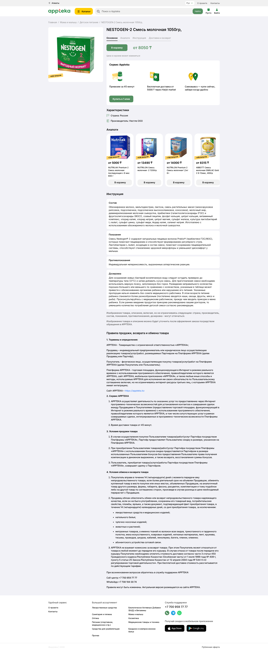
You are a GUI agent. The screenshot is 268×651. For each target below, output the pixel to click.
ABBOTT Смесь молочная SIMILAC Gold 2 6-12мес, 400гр (207, 170)
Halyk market (169, 89)
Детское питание (89, 22)
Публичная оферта (211, 647)
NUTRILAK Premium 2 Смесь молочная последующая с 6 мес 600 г (119, 171)
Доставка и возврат (160, 38)
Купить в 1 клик (121, 99)
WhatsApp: (122, 581)
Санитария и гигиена (102, 614)
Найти (198, 11)
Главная (52, 22)
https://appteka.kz (134, 390)
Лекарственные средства (104, 607)
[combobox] (149, 11)
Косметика (133, 618)
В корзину (117, 47)
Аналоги (125, 38)
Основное (112, 38)
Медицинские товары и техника (143, 622)
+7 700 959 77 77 (176, 606)
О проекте (202, 3)
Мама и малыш (68, 22)
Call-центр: (122, 577)
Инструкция (139, 38)
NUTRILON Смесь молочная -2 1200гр (147, 168)
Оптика (95, 618)
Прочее (95, 635)
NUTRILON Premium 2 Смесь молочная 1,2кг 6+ (177, 170)
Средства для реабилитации (105, 629)
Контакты (215, 3)
